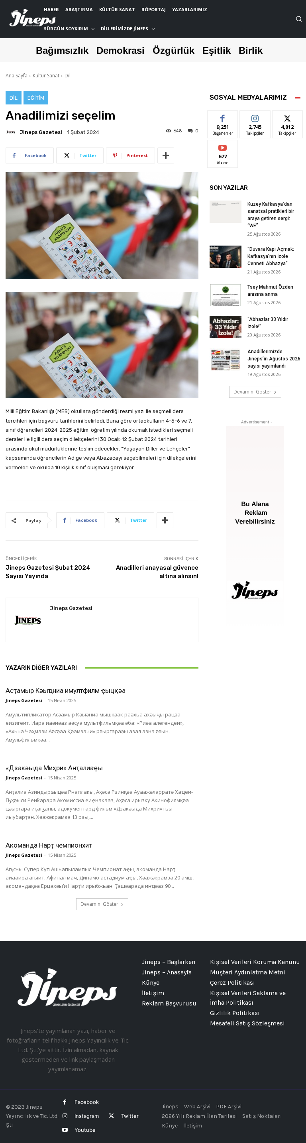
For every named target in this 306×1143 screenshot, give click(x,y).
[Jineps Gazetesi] (12, 132)
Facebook (87, 1102)
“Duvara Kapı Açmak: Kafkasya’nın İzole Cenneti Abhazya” (270, 256)
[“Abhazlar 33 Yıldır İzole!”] (225, 327)
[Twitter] (111, 1116)
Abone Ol (223, 146)
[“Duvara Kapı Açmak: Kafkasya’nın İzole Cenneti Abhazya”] (225, 257)
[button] (299, 19)
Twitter (130, 1116)
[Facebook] (65, 1102)
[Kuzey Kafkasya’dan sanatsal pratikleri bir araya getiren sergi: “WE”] (225, 212)
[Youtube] (65, 1130)
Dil (68, 75)
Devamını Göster (99, 904)
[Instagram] (65, 1116)
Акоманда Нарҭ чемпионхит (49, 845)
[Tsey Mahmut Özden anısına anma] (225, 294)
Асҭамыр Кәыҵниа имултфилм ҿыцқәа (66, 690)
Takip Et (255, 117)
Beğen (223, 117)
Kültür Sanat (46, 75)
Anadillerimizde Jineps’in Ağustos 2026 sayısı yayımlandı (273, 359)
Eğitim (35, 98)
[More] (165, 155)
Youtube (85, 1130)
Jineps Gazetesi (41, 132)
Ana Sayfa (16, 75)
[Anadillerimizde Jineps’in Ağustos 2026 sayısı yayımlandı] (225, 359)
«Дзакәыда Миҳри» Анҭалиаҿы (54, 768)
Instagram (87, 1116)
